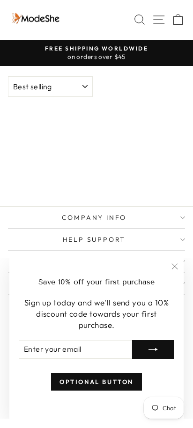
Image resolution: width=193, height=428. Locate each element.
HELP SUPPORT (94, 239)
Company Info (94, 217)
